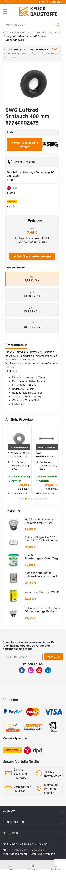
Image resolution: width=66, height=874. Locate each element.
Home (15, 32)
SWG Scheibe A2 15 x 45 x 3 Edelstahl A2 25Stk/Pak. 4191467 (19, 455)
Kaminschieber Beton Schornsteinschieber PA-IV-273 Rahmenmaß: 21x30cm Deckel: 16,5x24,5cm (42, 574)
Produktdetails (16, 345)
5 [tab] (31, 499)
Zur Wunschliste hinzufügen (23, 53)
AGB (5, 850)
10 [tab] (46, 499)
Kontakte (9, 811)
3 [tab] (26, 499)
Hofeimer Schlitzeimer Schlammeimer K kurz (39, 521)
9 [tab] (43, 499)
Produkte (27, 32)
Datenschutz (19, 850)
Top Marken (44, 32)
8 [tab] (40, 499)
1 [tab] (20, 499)
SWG (57, 32)
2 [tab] (23, 499)
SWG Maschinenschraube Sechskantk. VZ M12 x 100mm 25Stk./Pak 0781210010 (46, 455)
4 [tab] (29, 499)
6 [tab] (34, 499)
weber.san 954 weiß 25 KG (42, 592)
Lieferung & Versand (43, 853)
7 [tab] (37, 499)
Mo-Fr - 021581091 (52, 1)
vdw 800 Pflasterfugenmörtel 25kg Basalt (41, 557)
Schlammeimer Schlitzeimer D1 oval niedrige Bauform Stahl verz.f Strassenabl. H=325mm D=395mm (42, 610)
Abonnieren (54, 656)
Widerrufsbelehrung (15, 853)
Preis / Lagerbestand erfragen (26, 144)
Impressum (37, 850)
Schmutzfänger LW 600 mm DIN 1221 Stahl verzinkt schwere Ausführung (42, 539)
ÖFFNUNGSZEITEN (13, 822)
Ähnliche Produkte (19, 419)
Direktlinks (10, 833)
